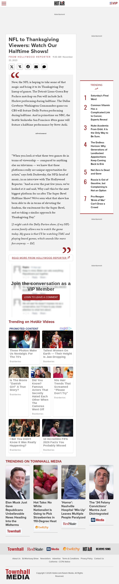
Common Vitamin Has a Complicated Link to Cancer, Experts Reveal (100, 112)
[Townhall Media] (18, 574)
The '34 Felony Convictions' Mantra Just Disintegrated (99, 508)
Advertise (56, 558)
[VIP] (113, 3)
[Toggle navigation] (4, 3)
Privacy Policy (87, 558)
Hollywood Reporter (30, 57)
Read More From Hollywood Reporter (39, 258)
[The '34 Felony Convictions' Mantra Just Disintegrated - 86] (101, 482)
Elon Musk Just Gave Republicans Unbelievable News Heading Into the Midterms (16, 514)
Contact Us (99, 558)
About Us (16, 558)
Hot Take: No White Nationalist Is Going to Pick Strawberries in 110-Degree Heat (45, 512)
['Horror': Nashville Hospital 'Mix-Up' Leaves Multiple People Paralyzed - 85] (73, 482)
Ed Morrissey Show (30, 558)
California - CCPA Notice (59, 561)
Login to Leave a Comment (41, 297)
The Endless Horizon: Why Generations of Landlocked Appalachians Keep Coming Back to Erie (99, 153)
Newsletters (45, 558)
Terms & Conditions (70, 558)
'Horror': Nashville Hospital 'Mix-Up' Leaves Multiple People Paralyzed (73, 510)
